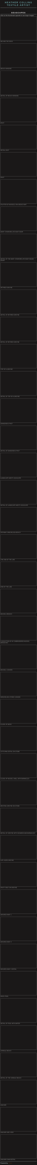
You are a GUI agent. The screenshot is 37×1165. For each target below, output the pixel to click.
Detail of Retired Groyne (10, 315)
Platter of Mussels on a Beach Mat (14, 204)
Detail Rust (5, 150)
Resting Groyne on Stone (10, 806)
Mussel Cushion (6, 670)
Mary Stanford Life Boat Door (12, 232)
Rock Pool (4, 996)
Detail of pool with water (10, 1023)
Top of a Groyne (7, 369)
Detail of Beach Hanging (10, 96)
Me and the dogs (7, 41)
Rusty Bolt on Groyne (9, 887)
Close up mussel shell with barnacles (15, 778)
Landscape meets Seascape (11, 478)
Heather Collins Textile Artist (18, 3)
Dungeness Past (7, 423)
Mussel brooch (6, 614)
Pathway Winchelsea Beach (11, 532)
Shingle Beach (6, 1051)
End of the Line (6, 587)
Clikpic (10, 1163)
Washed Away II (6, 942)
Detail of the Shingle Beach (11, 1078)
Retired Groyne (6, 287)
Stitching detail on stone (10, 751)
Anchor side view (7, 1132)
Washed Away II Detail (8, 969)
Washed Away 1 (6, 914)
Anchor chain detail (8, 1159)
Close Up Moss (6, 724)
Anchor (3, 1105)
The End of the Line (8, 559)
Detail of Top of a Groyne (10, 396)
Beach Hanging (6, 68)
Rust (2, 123)
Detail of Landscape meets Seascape (14, 505)
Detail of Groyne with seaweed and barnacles (18, 833)
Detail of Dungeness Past (10, 451)
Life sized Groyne (7, 860)
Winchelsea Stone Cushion (10, 697)
